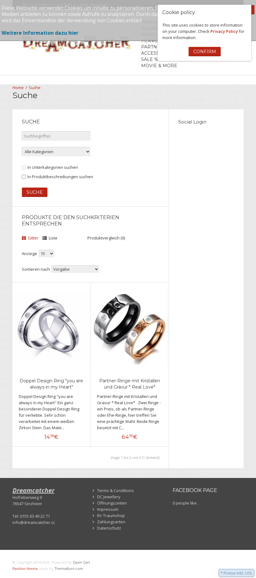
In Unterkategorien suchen (52, 167)
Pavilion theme (25, 568)
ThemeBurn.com (68, 568)
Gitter (32, 238)
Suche (35, 87)
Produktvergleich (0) (106, 238)
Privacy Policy (224, 31)
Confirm (204, 51)
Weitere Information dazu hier (40, 32)
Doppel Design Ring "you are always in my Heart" (51, 384)
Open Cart (81, 562)
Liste (52, 238)
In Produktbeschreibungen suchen (60, 176)
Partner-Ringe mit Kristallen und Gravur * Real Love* (129, 384)
